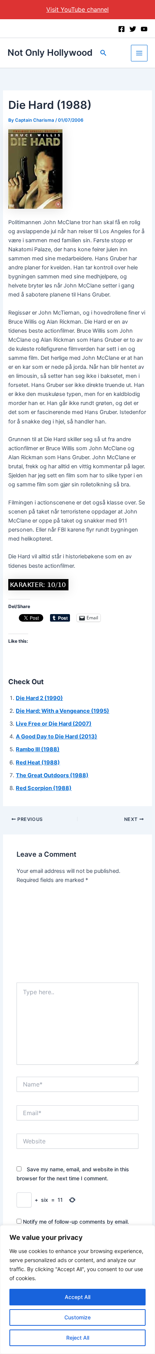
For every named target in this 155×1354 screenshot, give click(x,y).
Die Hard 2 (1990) (39, 698)
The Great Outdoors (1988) (52, 775)
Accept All (77, 1297)
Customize (77, 1317)
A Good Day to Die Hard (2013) (56, 736)
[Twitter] (132, 29)
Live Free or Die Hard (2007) (53, 723)
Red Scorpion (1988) (43, 788)
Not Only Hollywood (50, 52)
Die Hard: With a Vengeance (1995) (62, 711)
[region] (77, 1289)
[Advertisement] (77, 936)
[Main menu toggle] (139, 53)
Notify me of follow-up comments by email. (76, 1221)
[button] (103, 53)
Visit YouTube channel (77, 9)
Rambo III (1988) (37, 749)
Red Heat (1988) (38, 762)
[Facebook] (121, 29)
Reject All (77, 1337)
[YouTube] (144, 29)
